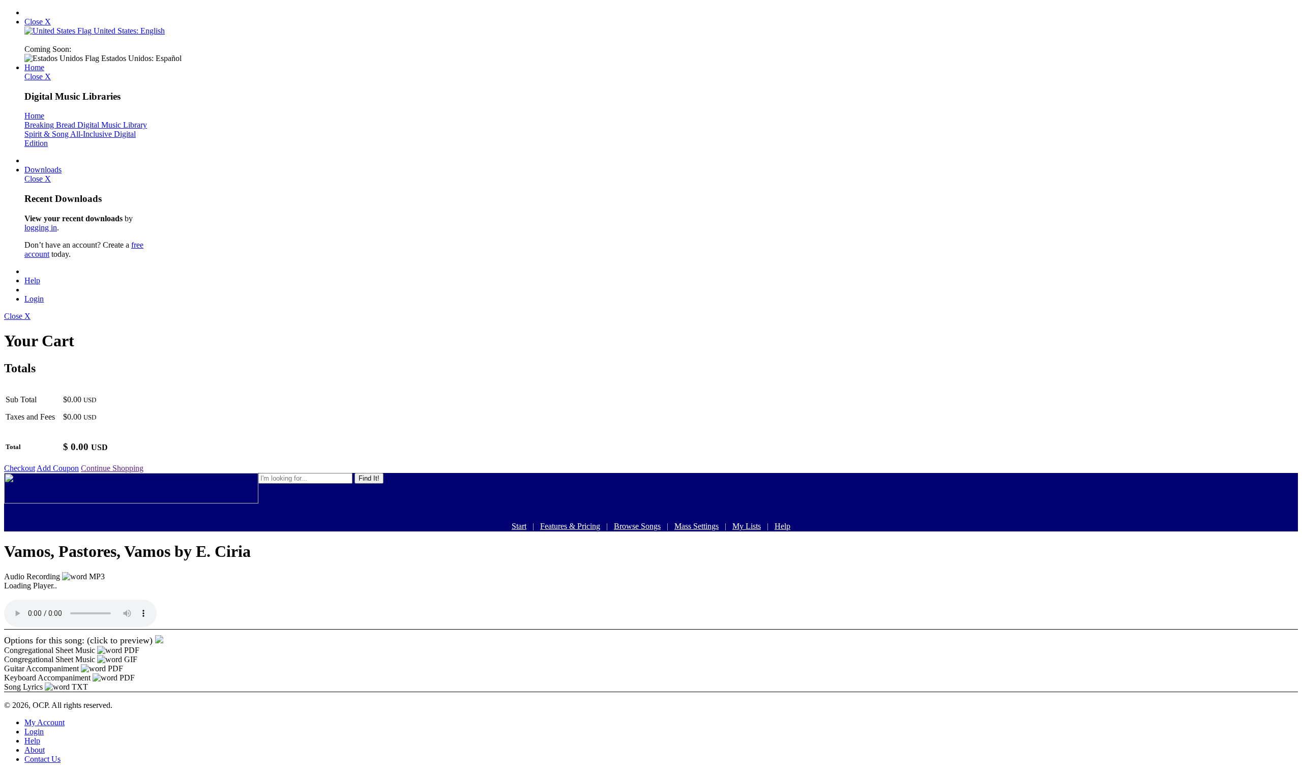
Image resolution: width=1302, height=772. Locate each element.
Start (519, 526)
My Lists (746, 526)
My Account (44, 722)
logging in (40, 227)
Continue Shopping (112, 468)
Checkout (19, 468)
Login (34, 298)
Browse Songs (637, 526)
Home (34, 67)
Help (32, 280)
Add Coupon (58, 468)
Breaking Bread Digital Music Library (85, 125)
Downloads (43, 169)
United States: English (128, 30)
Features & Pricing (570, 526)
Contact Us (42, 759)
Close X (37, 21)
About (34, 750)
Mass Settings (696, 526)
